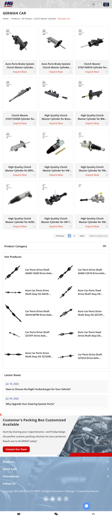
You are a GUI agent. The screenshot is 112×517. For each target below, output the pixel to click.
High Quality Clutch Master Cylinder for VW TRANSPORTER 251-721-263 (92, 168)
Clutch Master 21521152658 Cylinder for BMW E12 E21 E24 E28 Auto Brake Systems (20, 117)
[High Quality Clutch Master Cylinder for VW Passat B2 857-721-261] (56, 146)
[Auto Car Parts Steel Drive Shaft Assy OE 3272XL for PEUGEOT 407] (66, 334)
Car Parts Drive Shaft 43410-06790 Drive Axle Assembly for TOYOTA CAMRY (38, 313)
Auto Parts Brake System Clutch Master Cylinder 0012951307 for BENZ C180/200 (19, 65)
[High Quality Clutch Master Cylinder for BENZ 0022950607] (20, 146)
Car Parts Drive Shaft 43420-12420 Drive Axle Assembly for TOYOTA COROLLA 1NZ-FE (38, 271)
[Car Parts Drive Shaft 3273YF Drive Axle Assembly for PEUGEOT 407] (13, 334)
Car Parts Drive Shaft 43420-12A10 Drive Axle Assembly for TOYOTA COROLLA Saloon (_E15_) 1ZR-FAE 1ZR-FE (92, 271)
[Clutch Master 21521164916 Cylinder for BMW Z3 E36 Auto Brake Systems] (92, 43)
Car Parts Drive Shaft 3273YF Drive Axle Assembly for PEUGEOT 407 (38, 334)
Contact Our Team (16, 449)
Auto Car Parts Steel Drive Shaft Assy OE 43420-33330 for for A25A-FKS (92, 292)
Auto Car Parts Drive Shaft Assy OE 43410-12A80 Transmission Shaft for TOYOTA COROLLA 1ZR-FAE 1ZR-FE (39, 292)
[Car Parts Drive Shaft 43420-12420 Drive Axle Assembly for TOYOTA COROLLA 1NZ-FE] (13, 271)
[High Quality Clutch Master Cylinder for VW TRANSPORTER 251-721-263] (92, 146)
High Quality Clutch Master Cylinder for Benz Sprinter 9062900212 (56, 117)
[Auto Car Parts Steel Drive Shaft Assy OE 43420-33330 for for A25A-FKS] (66, 292)
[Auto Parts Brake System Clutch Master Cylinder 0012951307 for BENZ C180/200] (20, 43)
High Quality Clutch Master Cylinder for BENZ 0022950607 (19, 168)
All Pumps (27, 18)
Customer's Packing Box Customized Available (34, 422)
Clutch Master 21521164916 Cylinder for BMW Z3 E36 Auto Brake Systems (92, 65)
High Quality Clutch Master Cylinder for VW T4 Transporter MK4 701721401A (56, 220)
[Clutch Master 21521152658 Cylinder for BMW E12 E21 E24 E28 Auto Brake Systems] (20, 94)
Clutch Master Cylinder (45, 18)
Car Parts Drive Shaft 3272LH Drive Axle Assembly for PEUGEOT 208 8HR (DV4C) (91, 356)
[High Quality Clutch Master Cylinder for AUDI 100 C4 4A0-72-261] (20, 197)
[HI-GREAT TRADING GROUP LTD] (8, 4)
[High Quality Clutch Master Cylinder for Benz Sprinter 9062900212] (56, 94)
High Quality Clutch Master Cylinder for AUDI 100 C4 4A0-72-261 (19, 220)
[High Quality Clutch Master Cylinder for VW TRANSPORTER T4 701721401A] (92, 197)
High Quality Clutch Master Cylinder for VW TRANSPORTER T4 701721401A (92, 220)
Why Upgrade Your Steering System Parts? (30, 404)
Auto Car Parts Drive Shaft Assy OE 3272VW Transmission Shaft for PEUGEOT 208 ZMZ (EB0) (38, 354)
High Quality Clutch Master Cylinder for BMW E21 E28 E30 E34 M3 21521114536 (92, 117)
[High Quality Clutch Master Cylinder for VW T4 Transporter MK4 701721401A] (56, 197)
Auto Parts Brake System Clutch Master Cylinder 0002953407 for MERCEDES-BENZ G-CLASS (56, 65)
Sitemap (69, 491)
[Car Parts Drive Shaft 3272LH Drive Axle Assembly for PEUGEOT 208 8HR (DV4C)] (66, 356)
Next (82, 235)
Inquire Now (20, 71)
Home (5, 18)
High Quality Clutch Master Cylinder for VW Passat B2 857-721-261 (56, 168)
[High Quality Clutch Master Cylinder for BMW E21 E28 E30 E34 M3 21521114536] (92, 94)
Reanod (94, 491)
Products (16, 18)
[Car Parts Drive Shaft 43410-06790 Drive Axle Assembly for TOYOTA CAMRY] (13, 313)
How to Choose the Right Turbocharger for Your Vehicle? (38, 389)
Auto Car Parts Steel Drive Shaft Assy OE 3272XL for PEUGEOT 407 (92, 334)
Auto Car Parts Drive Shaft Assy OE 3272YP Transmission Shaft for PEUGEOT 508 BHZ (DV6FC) (91, 313)
